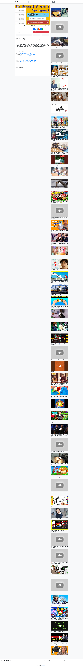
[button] (53, 2)
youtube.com (44, 665)
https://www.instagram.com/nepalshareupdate (28, 61)
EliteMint (17, 1)
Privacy (43, 662)
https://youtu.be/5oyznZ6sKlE (25, 55)
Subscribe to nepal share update (41, 31)
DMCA (43, 661)
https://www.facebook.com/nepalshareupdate (28, 60)
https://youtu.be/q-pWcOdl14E (29, 54)
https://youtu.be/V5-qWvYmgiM (25, 53)
